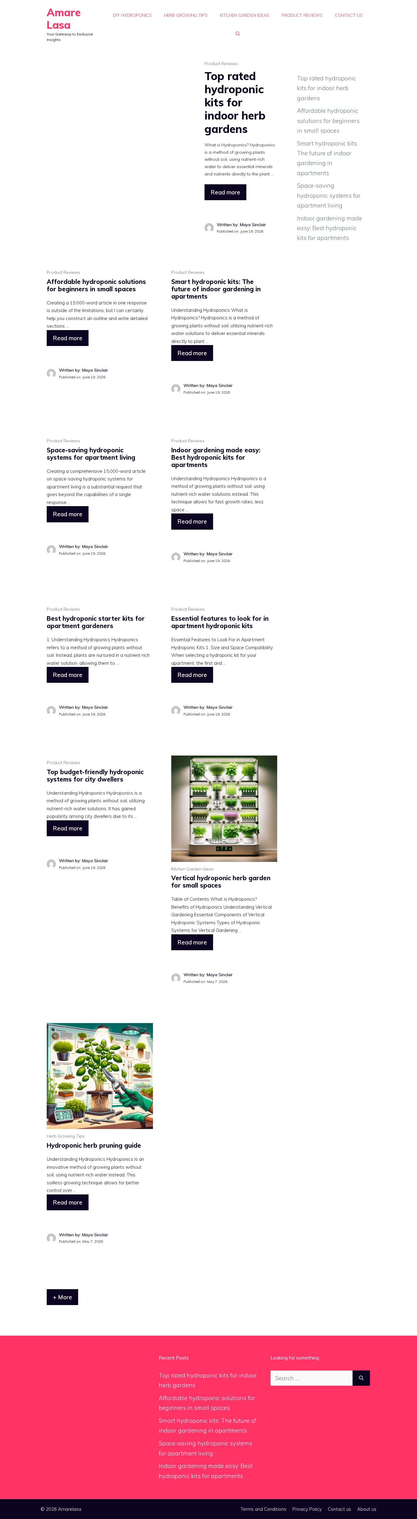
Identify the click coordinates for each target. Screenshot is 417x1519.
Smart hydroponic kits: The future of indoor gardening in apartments (216, 289)
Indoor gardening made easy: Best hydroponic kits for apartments (215, 457)
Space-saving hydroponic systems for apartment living (91, 453)
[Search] (361, 1378)
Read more (225, 192)
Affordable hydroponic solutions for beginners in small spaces (96, 285)
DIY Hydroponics (132, 15)
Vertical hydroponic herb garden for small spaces (220, 881)
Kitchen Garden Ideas (244, 15)
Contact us (349, 15)
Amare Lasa (64, 18)
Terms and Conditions (263, 1509)
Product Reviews (302, 15)
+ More (62, 1297)
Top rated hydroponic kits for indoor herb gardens (235, 102)
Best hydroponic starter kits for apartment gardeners (96, 622)
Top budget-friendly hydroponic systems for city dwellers (95, 775)
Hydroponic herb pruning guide (94, 1145)
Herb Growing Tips (186, 15)
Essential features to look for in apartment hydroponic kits (220, 622)
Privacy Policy (307, 1509)
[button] (238, 33)
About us (366, 1509)
